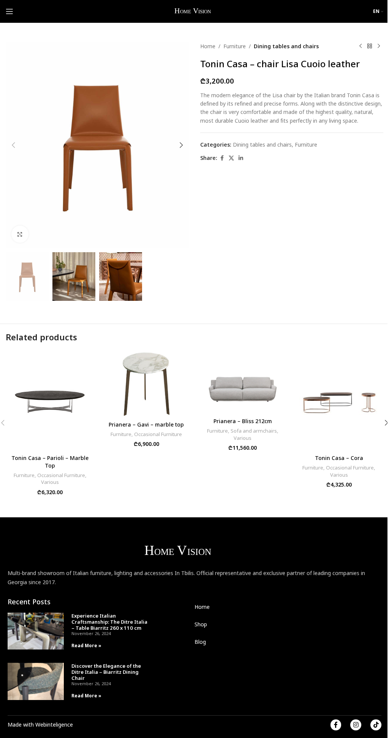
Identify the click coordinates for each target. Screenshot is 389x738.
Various (50, 482)
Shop (200, 624)
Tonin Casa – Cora (339, 457)
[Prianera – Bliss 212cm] (242, 382)
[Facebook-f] (336, 724)
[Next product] (378, 46)
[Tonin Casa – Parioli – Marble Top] (50, 401)
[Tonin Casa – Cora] (339, 401)
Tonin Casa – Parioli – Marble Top (50, 461)
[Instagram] (355, 724)
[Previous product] (360, 46)
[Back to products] (369, 46)
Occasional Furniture (61, 475)
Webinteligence (54, 724)
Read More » (86, 645)
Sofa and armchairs (254, 430)
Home (207, 46)
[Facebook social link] (221, 158)
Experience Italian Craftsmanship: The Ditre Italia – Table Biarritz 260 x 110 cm (109, 621)
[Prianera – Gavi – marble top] (146, 384)
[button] (13, 145)
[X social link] (231, 158)
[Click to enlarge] (19, 234)
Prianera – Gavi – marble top (146, 424)
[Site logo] (193, 10)
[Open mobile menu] (9, 11)
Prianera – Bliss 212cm (242, 421)
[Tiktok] (375, 724)
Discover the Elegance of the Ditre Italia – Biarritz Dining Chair (106, 671)
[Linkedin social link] (240, 158)
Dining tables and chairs (286, 46)
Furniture (234, 46)
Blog (200, 641)
